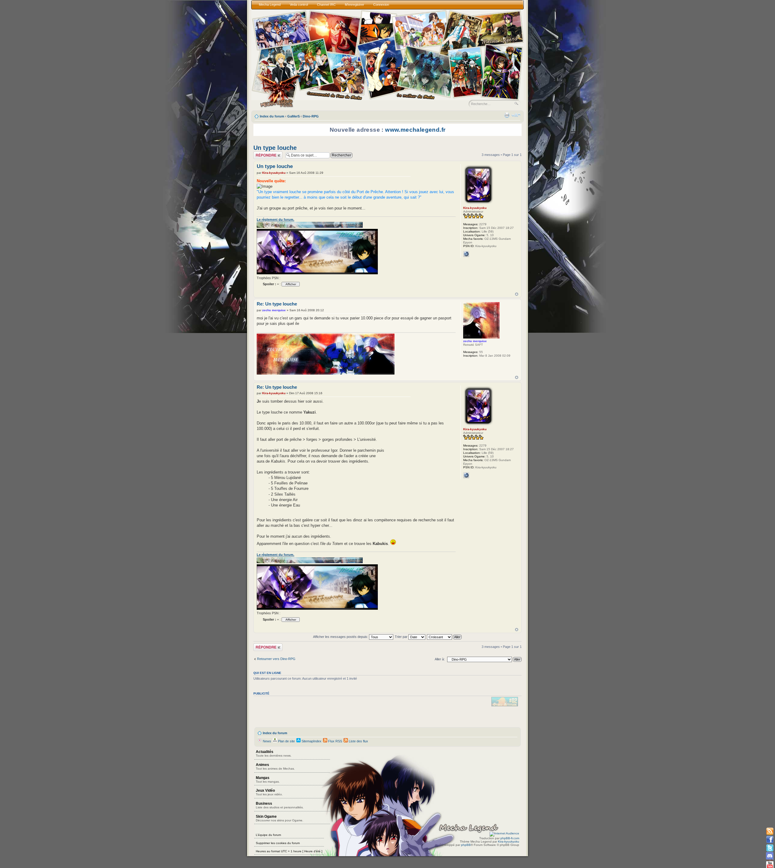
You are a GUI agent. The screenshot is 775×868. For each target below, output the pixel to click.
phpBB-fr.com (509, 838)
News (266, 741)
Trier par (401, 637)
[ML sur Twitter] (769, 848)
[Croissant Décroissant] (444, 637)
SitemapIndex (311, 741)
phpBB (466, 845)
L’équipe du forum (268, 835)
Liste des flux (358, 741)
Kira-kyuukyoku (273, 172)
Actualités (274, 753)
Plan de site (286, 741)
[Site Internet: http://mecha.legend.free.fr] (466, 254)
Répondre (260, 153)
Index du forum (272, 116)
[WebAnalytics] (504, 833)
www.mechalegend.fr (415, 130)
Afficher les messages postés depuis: (341, 637)
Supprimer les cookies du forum (278, 843)
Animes (275, 766)
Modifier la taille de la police (516, 115)
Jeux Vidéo (269, 792)
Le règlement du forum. (275, 219)
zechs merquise (274, 310)
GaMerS (293, 116)
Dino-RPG (311, 116)
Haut (516, 294)
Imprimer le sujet (506, 115)
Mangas (268, 779)
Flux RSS (334, 741)
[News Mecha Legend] (769, 831)
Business (280, 805)
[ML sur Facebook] (769, 840)
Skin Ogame (279, 818)
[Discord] (769, 856)
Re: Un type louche (277, 304)
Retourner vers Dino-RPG (276, 659)
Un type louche (275, 147)
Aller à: (440, 659)
